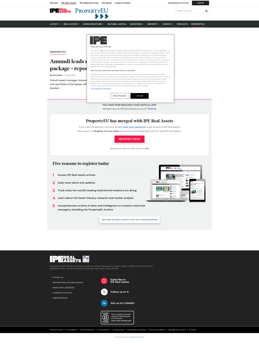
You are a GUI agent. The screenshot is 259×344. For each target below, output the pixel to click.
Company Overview (62, 293)
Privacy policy (103, 330)
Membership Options (178, 3)
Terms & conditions (157, 330)
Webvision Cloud (137, 337)
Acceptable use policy (136, 330)
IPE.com (54, 3)
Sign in (152, 109)
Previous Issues (56, 330)
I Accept (139, 96)
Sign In (200, 3)
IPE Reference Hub (89, 3)
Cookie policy (118, 330)
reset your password (134, 127)
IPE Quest (107, 3)
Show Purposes (119, 96)
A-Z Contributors (87, 330)
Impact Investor (123, 3)
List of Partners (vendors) (101, 89)
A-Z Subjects (71, 330)
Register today (129, 139)
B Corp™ (193, 330)
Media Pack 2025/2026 (63, 287)
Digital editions (60, 298)
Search (206, 10)
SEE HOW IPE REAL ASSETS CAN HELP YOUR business (130, 219)
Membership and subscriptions (68, 282)
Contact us (58, 277)
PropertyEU (58, 52)
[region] (130, 68)
